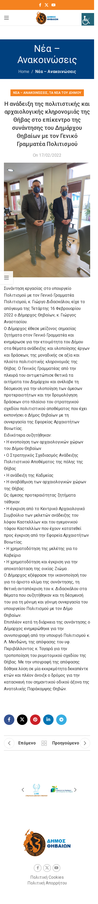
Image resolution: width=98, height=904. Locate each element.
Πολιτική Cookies (47, 877)
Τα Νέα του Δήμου (65, 93)
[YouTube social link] (53, 5)
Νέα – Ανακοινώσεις (55, 71)
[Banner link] (36, 789)
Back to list (44, 743)
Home (23, 71)
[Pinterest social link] (35, 719)
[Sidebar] (6, 277)
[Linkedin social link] (48, 719)
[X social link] (46, 5)
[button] (23, 790)
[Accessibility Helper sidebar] (88, 19)
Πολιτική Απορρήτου (47, 883)
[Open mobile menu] (6, 18)
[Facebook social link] (40, 5)
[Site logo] (47, 17)
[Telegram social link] (61, 719)
